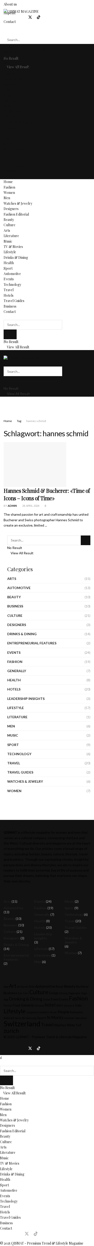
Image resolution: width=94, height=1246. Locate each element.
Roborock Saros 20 (14, 1018)
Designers (11, 73)
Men (7, 62)
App (6, 986)
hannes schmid (36, 421)
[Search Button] (5, 30)
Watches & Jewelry (18, 68)
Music (8, 106)
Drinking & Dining (25, 998)
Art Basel (22, 986)
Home (8, 46)
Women (9, 57)
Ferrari (8, 1005)
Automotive (12, 138)
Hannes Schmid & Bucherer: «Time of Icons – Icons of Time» (47, 494)
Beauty (9, 84)
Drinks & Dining (16, 122)
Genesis (27, 1005)
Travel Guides (14, 165)
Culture (9, 89)
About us (10, 4)
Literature (11, 100)
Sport (8, 133)
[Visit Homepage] (21, 11)
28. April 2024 (30, 505)
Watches (60, 1025)
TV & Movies (13, 111)
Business (10, 171)
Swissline (81, 1018)
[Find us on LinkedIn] (21, 17)
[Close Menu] (1, 1058)
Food (16, 1005)
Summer (69, 1018)
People (63, 1012)
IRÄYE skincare (65, 1005)
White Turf (74, 1025)
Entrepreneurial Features (31, 643)
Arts (7, 95)
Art (12, 986)
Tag (19, 421)
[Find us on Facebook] (5, 17)
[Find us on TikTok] (38, 17)
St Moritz (55, 1017)
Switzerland (22, 1023)
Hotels (8, 160)
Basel (59, 986)
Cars (26, 993)
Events (9, 143)
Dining (63, 993)
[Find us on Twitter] (30, 17)
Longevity (32, 1012)
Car (20, 993)
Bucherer (82, 986)
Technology (12, 149)
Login (41, 48)
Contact (10, 176)
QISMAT (22, 1037)
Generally (16, 671)
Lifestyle (10, 116)
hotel (50, 1004)
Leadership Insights (26, 699)
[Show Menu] (5, 353)
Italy (78, 1005)
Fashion (9, 51)
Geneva (39, 1005)
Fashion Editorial (16, 79)
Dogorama (74, 993)
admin (12, 505)
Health (9, 127)
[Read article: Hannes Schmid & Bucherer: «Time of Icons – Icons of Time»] (35, 464)
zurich (11, 1030)
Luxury (44, 1012)
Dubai (46, 999)
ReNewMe (76, 1012)
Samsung (30, 1018)
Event (55, 999)
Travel (8, 154)
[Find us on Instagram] (13, 17)
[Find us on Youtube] (46, 17)
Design (54, 993)
